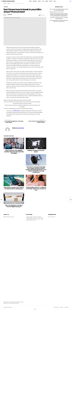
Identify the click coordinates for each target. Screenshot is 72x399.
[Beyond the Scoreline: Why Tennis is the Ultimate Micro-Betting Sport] (14, 180)
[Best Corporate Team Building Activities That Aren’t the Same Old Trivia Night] (14, 143)
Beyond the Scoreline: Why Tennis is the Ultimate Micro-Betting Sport (14, 188)
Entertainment (14, 185)
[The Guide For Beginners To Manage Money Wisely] (1, 199)
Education (39, 216)
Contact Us (66, 307)
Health (50, 1)
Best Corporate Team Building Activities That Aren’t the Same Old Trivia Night (14, 152)
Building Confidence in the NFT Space (36, 151)
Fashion (34, 217)
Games (46, 1)
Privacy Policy (56, 307)
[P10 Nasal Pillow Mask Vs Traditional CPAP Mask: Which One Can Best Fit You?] (36, 180)
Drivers (35, 216)
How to (36, 219)
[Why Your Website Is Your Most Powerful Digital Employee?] (14, 198)
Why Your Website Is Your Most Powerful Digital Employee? (14, 205)
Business (35, 1)
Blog (54, 1)
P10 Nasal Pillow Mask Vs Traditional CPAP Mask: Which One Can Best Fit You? (36, 189)
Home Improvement (30, 219)
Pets (42, 219)
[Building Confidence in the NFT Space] (36, 143)
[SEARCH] (70, 1)
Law (39, 219)
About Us (61, 307)
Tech (43, 1)
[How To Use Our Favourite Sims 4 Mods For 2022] (70, 199)
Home (30, 1)
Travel (39, 1)
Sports (28, 220)
